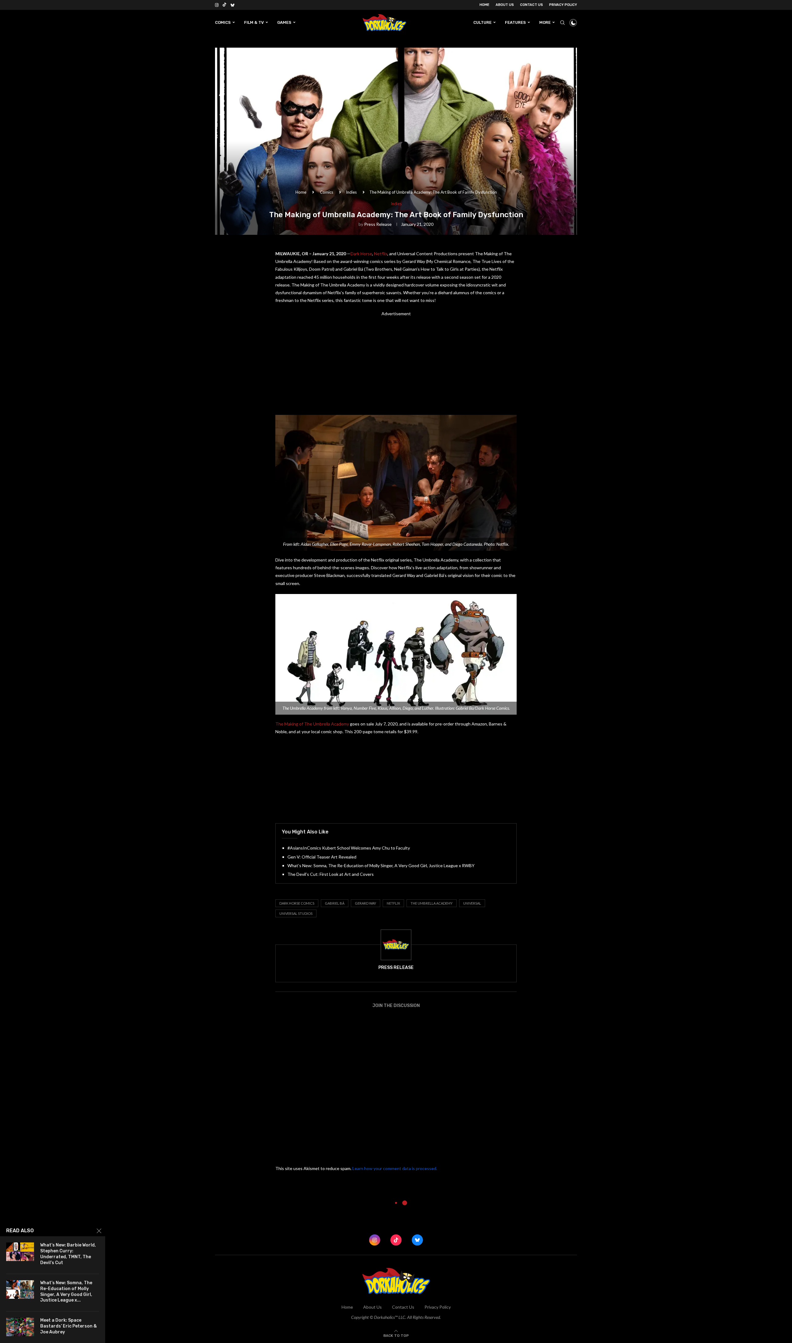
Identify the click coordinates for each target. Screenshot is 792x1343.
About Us (505, 5)
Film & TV (254, 22)
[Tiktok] (224, 5)
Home (484, 5)
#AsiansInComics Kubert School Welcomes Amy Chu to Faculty (348, 847)
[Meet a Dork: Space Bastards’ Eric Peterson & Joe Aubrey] (20, 1327)
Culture (482, 22)
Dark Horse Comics (296, 903)
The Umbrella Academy (432, 903)
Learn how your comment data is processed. (394, 1168)
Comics (223, 22)
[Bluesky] (232, 5)
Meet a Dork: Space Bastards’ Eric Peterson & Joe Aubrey (68, 1326)
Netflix (380, 253)
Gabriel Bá (334, 903)
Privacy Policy (563, 5)
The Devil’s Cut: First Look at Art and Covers (330, 874)
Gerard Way (365, 903)
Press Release (378, 224)
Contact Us (531, 5)
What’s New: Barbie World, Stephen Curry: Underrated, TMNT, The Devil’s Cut (68, 1253)
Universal (472, 903)
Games (284, 22)
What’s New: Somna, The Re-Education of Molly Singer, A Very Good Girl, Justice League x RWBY (381, 865)
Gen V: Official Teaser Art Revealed (321, 856)
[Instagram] (216, 5)
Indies (351, 192)
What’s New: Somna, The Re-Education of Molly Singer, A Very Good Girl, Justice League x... (66, 1291)
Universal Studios (295, 913)
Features (515, 22)
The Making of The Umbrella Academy (312, 723)
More (545, 22)
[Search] (562, 22)
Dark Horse (361, 253)
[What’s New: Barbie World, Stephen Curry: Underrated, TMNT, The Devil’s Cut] (20, 1251)
